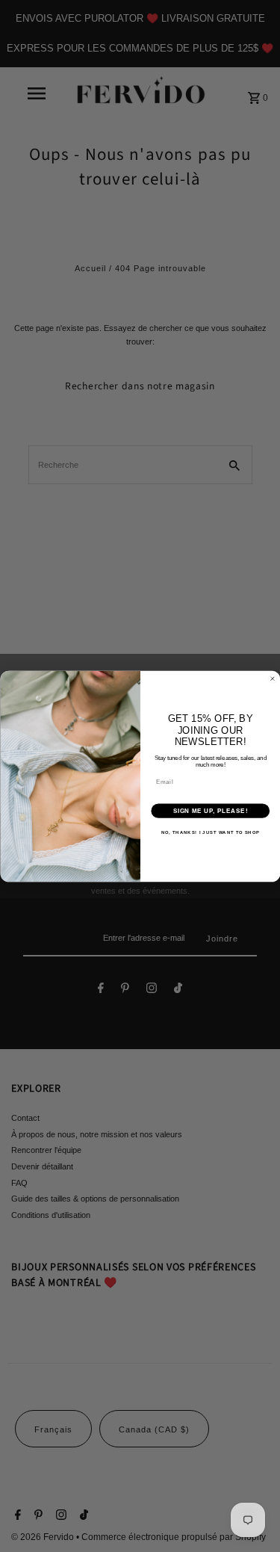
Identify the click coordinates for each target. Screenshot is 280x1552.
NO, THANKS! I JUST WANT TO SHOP (210, 832)
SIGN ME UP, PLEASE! (209, 811)
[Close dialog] (272, 678)
